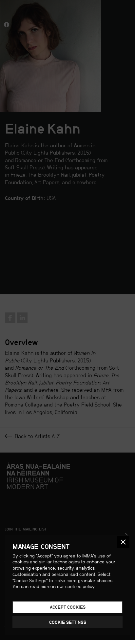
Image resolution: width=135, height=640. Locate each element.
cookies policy (80, 586)
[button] (123, 542)
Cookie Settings (67, 622)
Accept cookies (68, 607)
